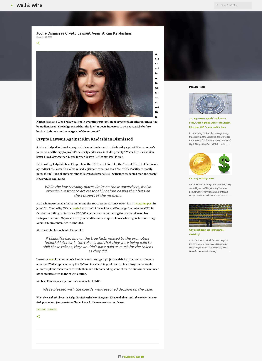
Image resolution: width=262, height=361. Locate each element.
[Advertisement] (179, 130)
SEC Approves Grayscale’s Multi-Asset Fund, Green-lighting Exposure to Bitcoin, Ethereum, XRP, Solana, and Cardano (210, 122)
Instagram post (143, 203)
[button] (38, 43)
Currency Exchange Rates (201, 178)
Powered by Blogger (133, 356)
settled (77, 208)
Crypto (52, 309)
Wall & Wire (29, 5)
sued (51, 259)
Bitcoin (41, 309)
